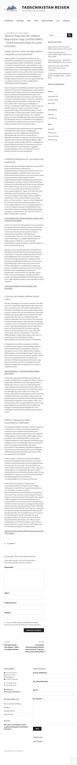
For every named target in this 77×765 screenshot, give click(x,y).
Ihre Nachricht (37, 698)
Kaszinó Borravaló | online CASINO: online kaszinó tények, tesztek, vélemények (58, 68)
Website (8, 613)
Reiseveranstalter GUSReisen (13, 704)
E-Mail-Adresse (11, 603)
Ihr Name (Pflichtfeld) (40, 673)
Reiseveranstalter (47, 20)
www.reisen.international (13, 691)
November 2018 (53, 100)
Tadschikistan (9, 20)
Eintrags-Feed (52, 132)
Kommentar (9, 567)
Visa (58, 20)
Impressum (66, 20)
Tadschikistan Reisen (45, 7)
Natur (29, 20)
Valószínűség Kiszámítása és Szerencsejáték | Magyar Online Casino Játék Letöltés (59, 54)
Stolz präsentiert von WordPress (13, 751)
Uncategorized (52, 118)
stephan (25, 33)
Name (7, 593)
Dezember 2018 (53, 96)
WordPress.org (52, 140)
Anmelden (51, 129)
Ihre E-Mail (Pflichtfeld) (40, 681)
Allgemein (11, 543)
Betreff (35, 690)
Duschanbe (20, 20)
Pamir (36, 20)
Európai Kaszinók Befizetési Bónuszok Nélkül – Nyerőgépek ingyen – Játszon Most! (59, 76)
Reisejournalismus (9, 711)
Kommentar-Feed (53, 136)
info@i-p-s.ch (9, 689)
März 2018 (51, 103)
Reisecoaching (8, 714)
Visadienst (7, 707)
